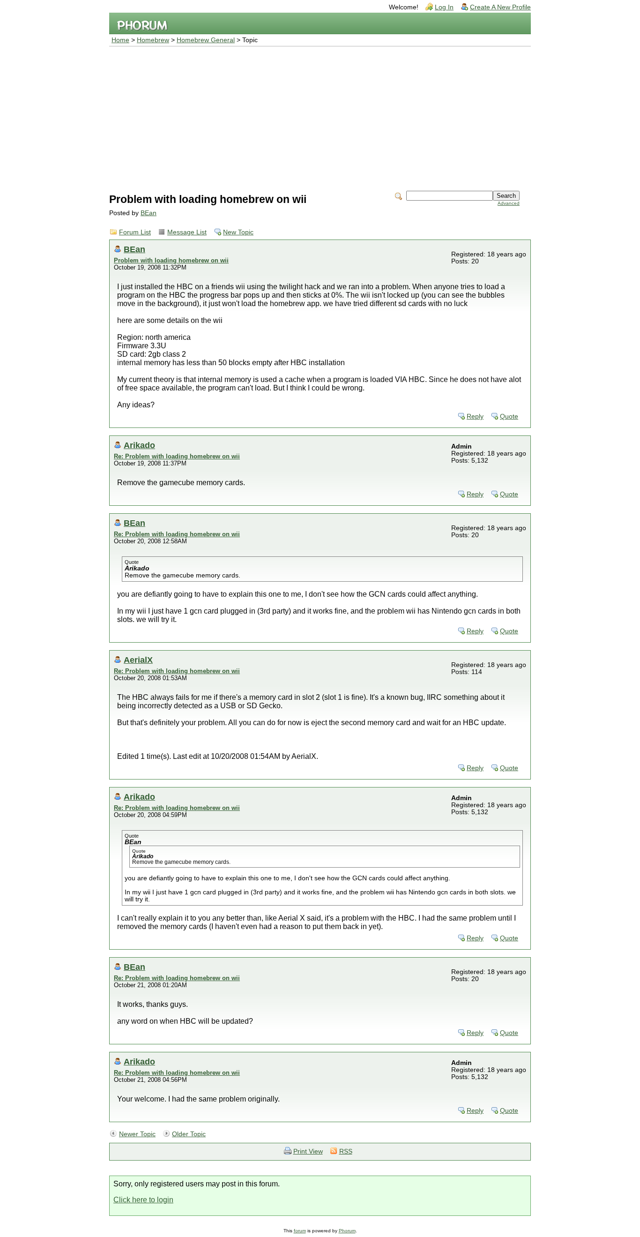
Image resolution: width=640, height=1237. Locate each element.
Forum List (135, 232)
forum (300, 1230)
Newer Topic (137, 1134)
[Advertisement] (320, 116)
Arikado (139, 445)
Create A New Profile (500, 7)
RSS (345, 1151)
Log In (444, 7)
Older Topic (189, 1134)
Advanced (509, 203)
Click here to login (143, 1200)
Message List (187, 232)
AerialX (138, 660)
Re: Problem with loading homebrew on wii (177, 456)
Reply (475, 416)
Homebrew (153, 40)
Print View (308, 1151)
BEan (148, 213)
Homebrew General (206, 40)
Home (120, 40)
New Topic (238, 232)
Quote (509, 416)
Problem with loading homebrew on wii (171, 260)
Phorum (347, 1230)
